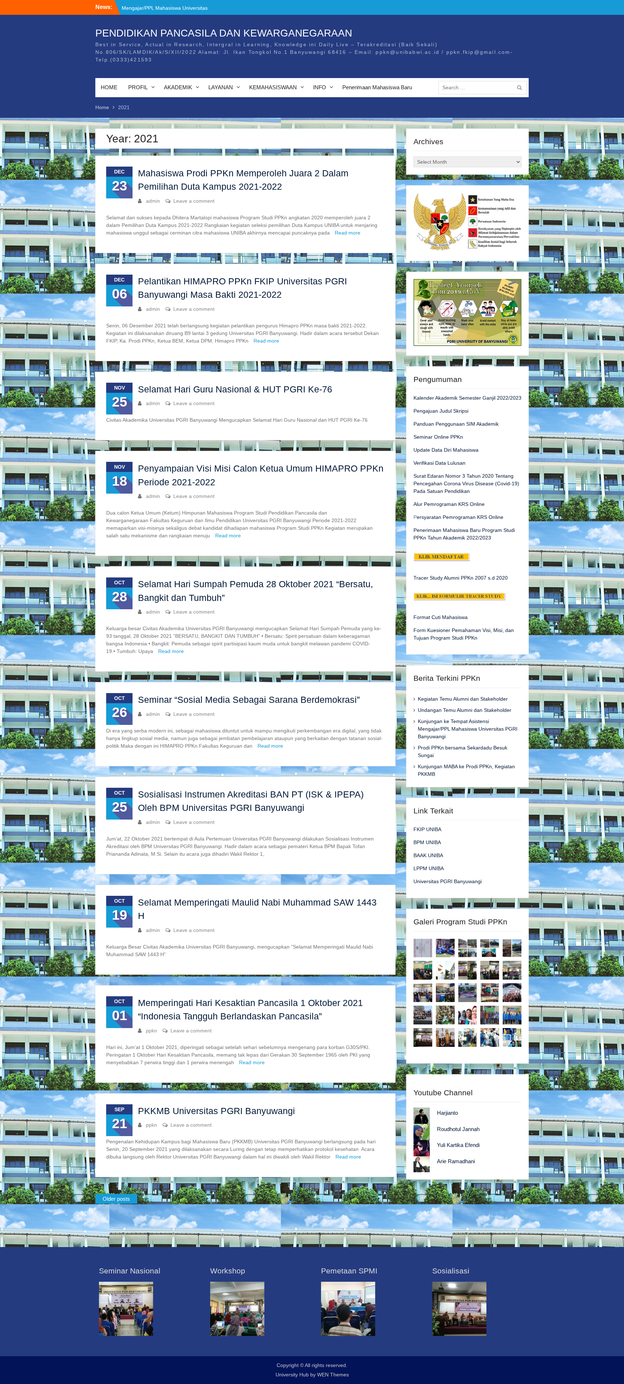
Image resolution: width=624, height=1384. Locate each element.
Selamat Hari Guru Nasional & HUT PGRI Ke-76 (235, 389)
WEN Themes (333, 1374)
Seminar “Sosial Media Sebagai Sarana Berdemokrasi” (249, 700)
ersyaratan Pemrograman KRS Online (460, 517)
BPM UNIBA (427, 842)
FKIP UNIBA (427, 829)
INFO (319, 87)
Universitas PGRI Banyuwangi (447, 881)
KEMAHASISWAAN (273, 87)
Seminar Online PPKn (438, 437)
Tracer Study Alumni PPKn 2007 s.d (454, 578)
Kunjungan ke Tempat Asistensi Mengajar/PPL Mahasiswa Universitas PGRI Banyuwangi (467, 728)
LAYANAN (220, 87)
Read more (347, 233)
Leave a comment (193, 201)
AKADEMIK (178, 87)
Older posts (116, 1199)
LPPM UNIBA (428, 868)
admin (153, 201)
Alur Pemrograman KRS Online (449, 504)
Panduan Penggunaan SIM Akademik (456, 424)
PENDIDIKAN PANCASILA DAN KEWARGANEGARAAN (223, 33)
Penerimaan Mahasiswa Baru (377, 87)
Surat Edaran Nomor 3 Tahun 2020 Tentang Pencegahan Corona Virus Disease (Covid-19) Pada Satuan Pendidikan (466, 483)
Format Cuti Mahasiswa (440, 617)
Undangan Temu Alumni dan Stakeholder (464, 710)
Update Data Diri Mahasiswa (445, 450)
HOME (109, 87)
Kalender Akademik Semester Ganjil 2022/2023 (467, 398)
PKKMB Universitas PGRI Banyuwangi (216, 1111)
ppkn (151, 1030)
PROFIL (138, 87)
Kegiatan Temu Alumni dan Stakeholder (167, 7)
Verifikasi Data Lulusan (439, 463)
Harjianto (447, 1113)
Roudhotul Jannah (458, 1129)
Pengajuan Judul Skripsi (440, 411)
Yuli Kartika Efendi (458, 1145)
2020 (501, 578)
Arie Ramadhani (456, 1161)
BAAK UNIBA (428, 855)
